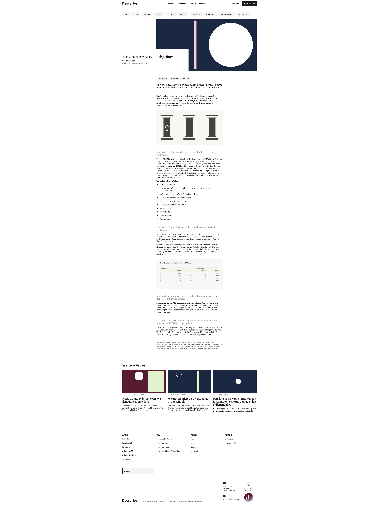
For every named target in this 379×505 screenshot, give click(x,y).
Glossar (193, 447)
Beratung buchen (231, 443)
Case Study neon (162, 447)
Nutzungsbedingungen (149, 501)
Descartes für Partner (164, 439)
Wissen (193, 4)
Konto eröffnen (249, 4)
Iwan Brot (186, 79)
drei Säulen (198, 96)
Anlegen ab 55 (127, 451)
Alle (126, 14)
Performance (182, 4)
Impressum (172, 501)
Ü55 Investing (243, 14)
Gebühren (126, 459)
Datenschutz (163, 501)
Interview (147, 14)
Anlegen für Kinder (227, 14)
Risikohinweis (182, 501)
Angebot (171, 4)
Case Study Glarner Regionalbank (168, 451)
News (136, 14)
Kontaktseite (229, 439)
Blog (192, 439)
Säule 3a (183, 14)
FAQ (192, 443)
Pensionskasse (162, 79)
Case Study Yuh (162, 443)
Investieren (196, 14)
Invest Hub (194, 451)
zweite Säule (185, 98)
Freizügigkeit (210, 14)
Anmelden (235, 4)
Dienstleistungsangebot (195, 501)
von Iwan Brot (128, 60)
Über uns (202, 4)
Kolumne (171, 14)
